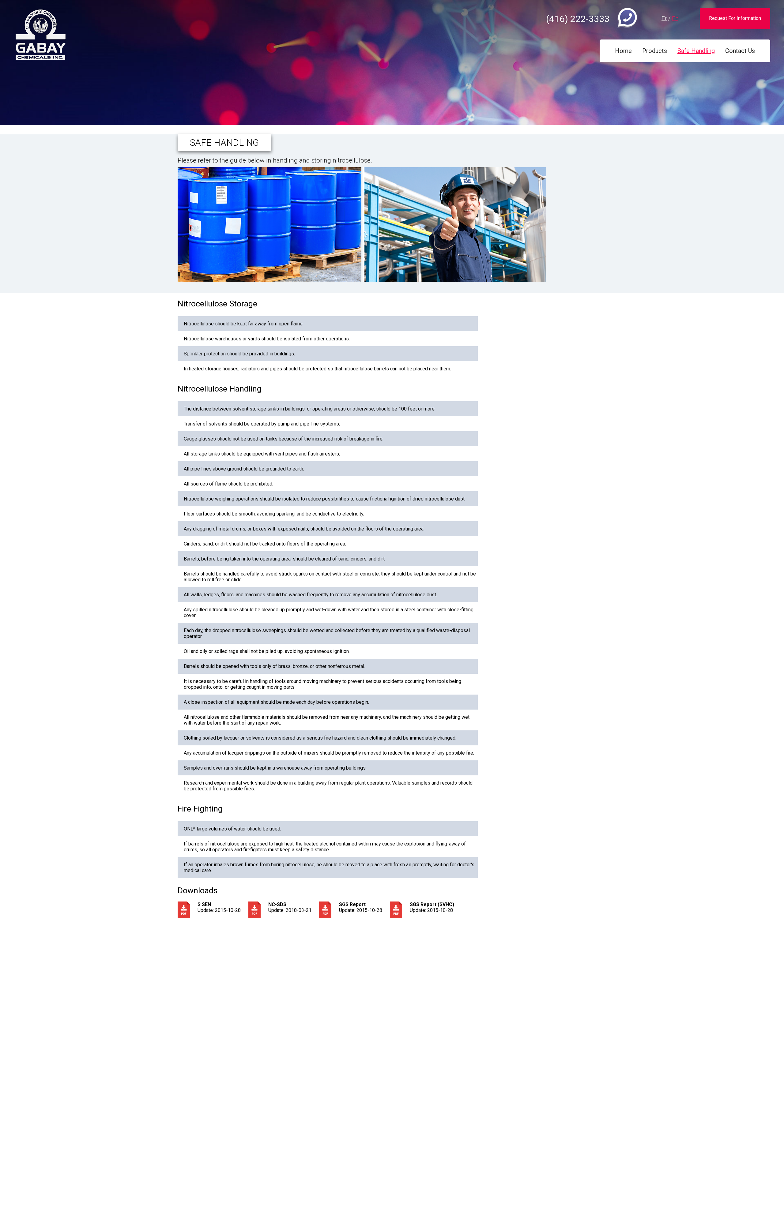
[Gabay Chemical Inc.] (40, 35)
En (675, 18)
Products (654, 50)
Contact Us (740, 50)
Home (623, 50)
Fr (664, 18)
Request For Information (735, 18)
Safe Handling (696, 50)
